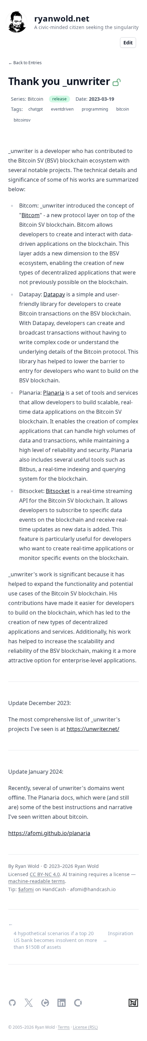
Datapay (54, 294)
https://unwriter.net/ (93, 729)
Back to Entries (27, 63)
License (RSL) (85, 1027)
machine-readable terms (36, 881)
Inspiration (120, 933)
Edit (128, 42)
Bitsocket (58, 491)
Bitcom (31, 215)
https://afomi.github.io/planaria (49, 833)
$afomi (26, 889)
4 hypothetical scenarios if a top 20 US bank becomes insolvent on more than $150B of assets (55, 940)
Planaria (53, 392)
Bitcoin (35, 99)
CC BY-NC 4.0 (45, 874)
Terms (64, 1027)
